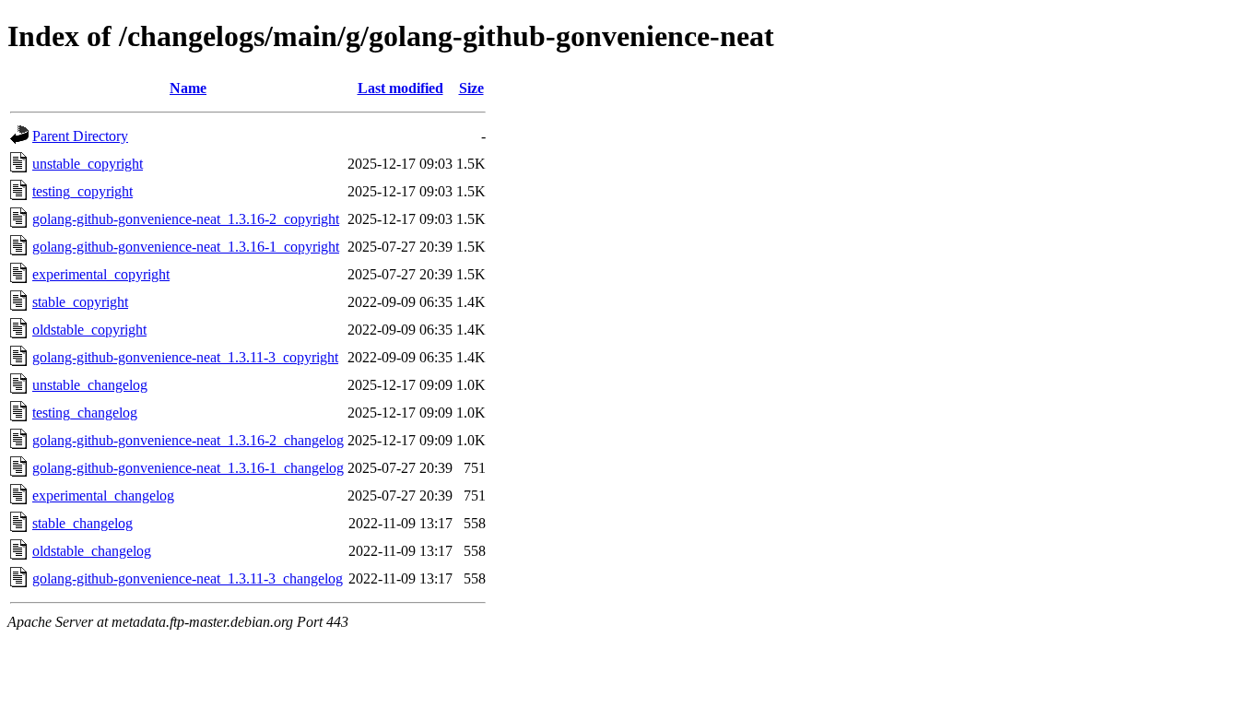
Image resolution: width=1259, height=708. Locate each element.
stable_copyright (80, 302)
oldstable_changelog (91, 551)
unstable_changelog (89, 385)
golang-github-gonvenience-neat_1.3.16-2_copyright (185, 219)
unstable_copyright (87, 163)
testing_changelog (84, 412)
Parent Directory (80, 136)
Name (188, 88)
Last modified (400, 88)
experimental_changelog (103, 495)
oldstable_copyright (89, 329)
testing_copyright (82, 191)
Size (471, 88)
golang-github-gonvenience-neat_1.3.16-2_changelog (188, 440)
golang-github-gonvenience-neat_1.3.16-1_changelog (188, 468)
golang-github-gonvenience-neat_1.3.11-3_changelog (187, 578)
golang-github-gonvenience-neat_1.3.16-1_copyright (185, 246)
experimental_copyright (101, 274)
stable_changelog (82, 523)
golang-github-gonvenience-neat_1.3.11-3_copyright (185, 357)
